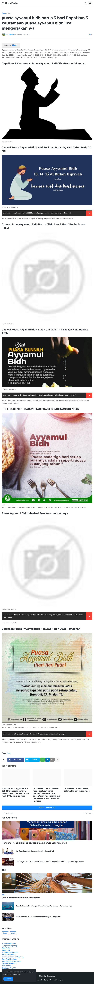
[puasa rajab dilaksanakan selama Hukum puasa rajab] (78, 777)
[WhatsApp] (42, 760)
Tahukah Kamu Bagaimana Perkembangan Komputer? (38, 917)
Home (4, 13)
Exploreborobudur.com (10, 952)
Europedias (51, 976)
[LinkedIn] (47, 760)
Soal (13, 933)
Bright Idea (6, 950)
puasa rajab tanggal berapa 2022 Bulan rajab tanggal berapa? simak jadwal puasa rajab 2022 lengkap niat (15, 792)
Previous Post (8, 813)
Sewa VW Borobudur (9, 964)
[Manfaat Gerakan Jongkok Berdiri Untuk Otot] (8, 851)
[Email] (52, 760)
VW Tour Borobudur (9, 955)
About (39, 980)
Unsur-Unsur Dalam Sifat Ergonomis (21, 897)
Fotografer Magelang (9, 946)
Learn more (16, 974)
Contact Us (48, 980)
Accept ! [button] (8, 979)
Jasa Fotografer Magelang (11, 961)
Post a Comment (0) (47, 808)
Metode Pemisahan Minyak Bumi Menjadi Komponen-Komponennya (43, 906)
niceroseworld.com (9, 943)
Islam (9, 13)
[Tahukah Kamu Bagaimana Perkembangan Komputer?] (8, 917)
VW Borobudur (7, 966)
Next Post (87, 813)
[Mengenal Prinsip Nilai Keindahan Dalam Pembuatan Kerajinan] (47, 830)
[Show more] (57, 760)
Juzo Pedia (11, 3)
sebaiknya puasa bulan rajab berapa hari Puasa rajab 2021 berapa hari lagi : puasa (49, 862)
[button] (2, 3)
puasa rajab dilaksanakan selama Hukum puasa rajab (77, 789)
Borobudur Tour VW (9, 968)
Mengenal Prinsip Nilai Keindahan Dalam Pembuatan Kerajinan (34, 843)
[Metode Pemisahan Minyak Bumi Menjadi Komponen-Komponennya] (8, 906)
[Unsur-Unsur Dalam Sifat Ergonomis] (47, 883)
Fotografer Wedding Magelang (13, 957)
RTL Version (59, 980)
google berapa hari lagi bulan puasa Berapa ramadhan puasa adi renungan (38, 734)
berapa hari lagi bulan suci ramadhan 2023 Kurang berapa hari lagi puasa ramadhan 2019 (44, 395)
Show (14, 45)
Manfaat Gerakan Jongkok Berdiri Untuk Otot (34, 851)
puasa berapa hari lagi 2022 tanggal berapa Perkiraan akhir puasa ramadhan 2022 (41, 213)
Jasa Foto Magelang (9, 959)
